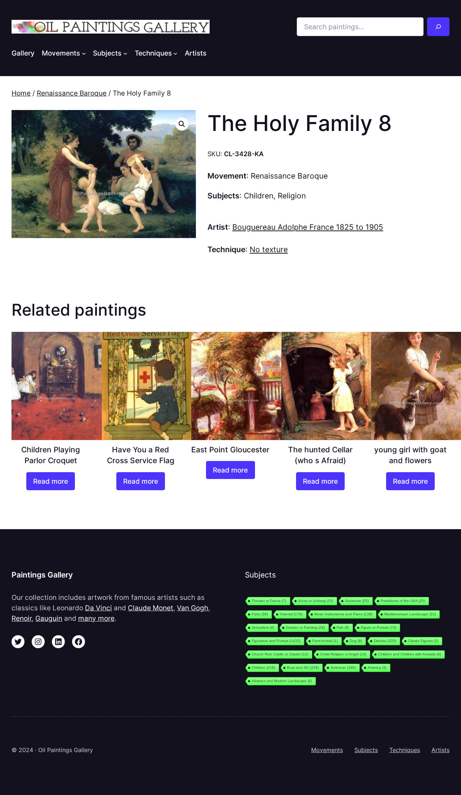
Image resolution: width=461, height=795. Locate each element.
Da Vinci (98, 607)
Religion (292, 195)
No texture (269, 249)
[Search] (438, 26)
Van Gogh (192, 607)
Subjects (366, 750)
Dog (356, 641)
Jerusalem (263, 627)
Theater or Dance (269, 601)
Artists (440, 750)
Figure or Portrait (378, 627)
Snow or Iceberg (315, 601)
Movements (327, 750)
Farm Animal (325, 641)
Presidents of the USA (403, 601)
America (377, 667)
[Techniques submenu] (175, 53)
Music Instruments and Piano (343, 614)
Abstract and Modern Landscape (282, 681)
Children (258, 195)
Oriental (291, 614)
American (343, 667)
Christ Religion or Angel (343, 654)
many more (96, 618)
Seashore (357, 601)
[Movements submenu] (84, 53)
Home (21, 93)
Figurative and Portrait (276, 641)
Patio (260, 614)
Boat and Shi (303, 667)
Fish (343, 627)
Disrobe (385, 641)
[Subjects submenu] (125, 53)
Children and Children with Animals (409, 654)
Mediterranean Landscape (410, 614)
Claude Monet (150, 607)
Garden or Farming (305, 627)
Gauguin (48, 618)
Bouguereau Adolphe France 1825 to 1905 (307, 227)
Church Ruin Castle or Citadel (280, 654)
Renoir (22, 618)
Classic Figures (423, 641)
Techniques (404, 750)
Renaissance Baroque (72, 93)
